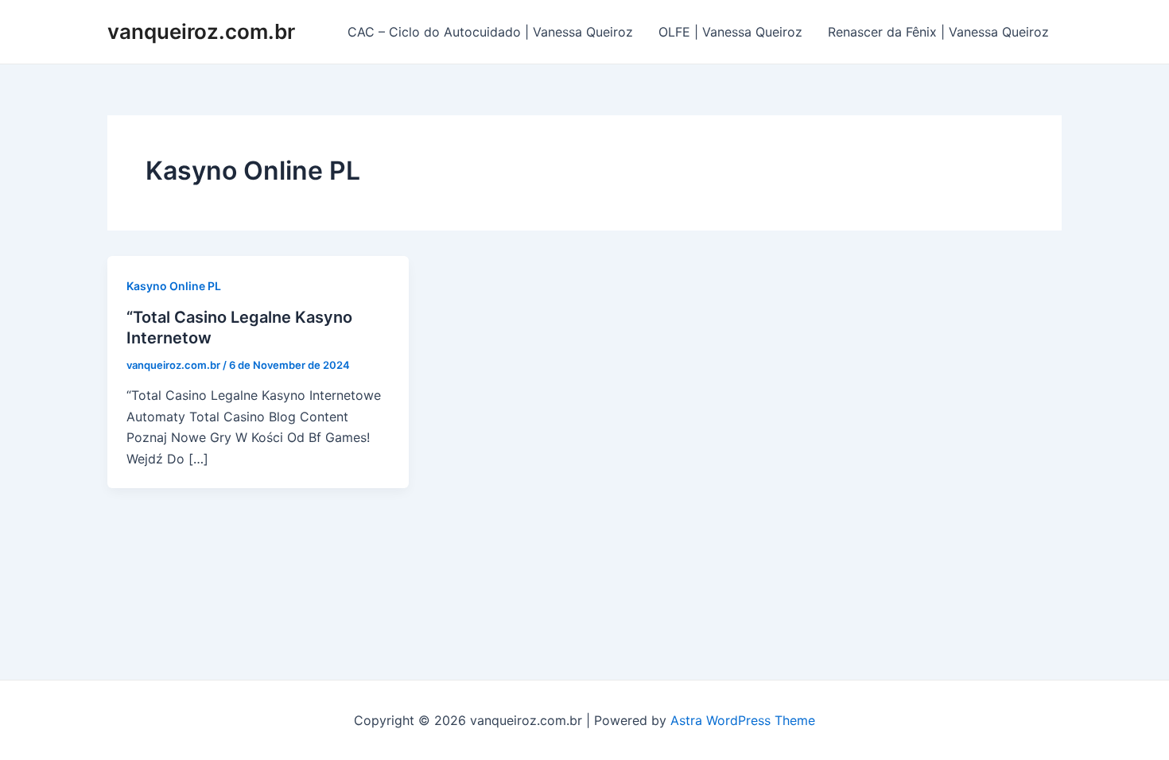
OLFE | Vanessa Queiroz (730, 32)
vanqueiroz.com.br (201, 31)
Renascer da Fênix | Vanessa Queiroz (938, 32)
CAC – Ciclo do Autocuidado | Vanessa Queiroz (490, 32)
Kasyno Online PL (173, 286)
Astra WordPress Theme (742, 720)
